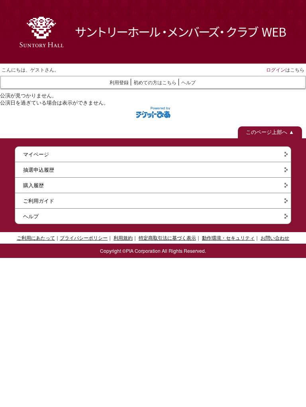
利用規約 (123, 237)
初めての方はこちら (155, 82)
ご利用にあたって (36, 237)
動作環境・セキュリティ (228, 237)
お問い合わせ (275, 237)
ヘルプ (188, 82)
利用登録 (119, 82)
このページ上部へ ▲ (270, 132)
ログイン (275, 69)
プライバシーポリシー (84, 237)
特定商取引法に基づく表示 (167, 237)
